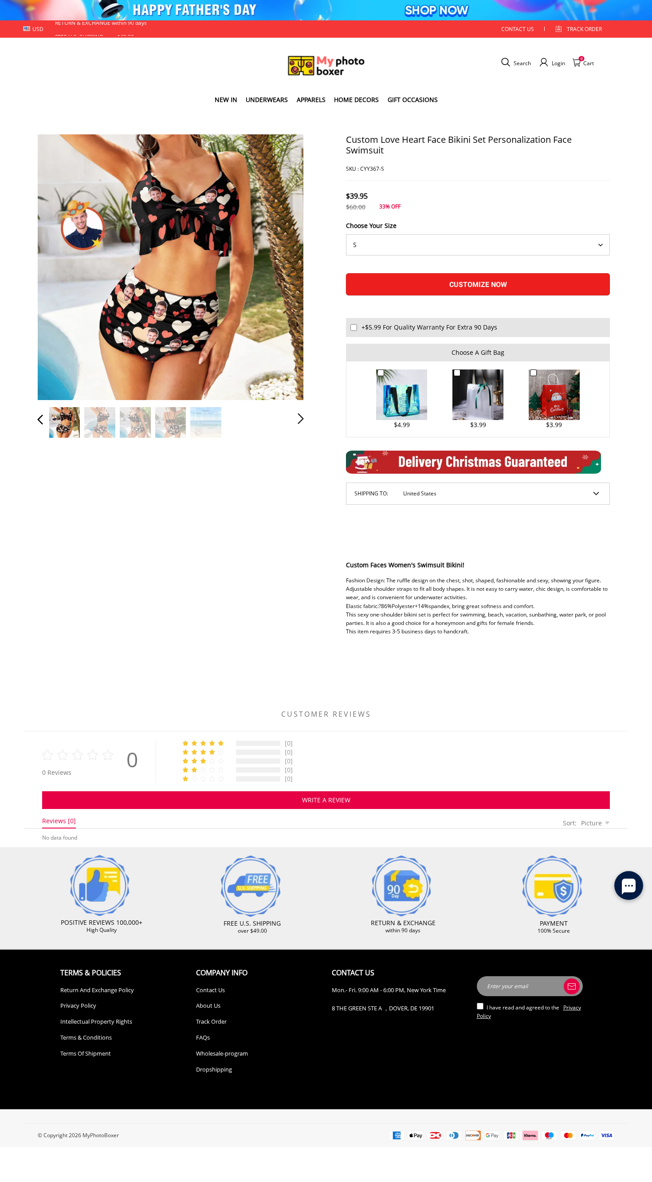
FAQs (203, 1037)
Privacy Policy (78, 1005)
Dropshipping (214, 1069)
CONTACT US (517, 29)
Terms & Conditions (86, 1037)
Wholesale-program (222, 1053)
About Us (208, 1005)
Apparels (311, 99)
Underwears (267, 99)
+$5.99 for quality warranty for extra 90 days (429, 327)
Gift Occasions (413, 99)
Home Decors (356, 99)
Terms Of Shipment (85, 1053)
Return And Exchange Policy (97, 990)
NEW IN (226, 99)
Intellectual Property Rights (96, 1021)
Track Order (584, 29)
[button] (58, 265)
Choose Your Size (371, 225)
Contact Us (210, 990)
